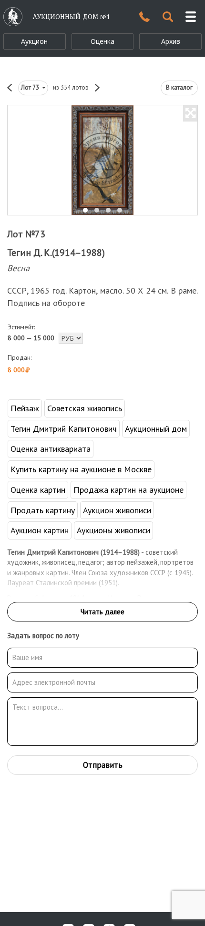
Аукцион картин (39, 530)
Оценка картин (37, 489)
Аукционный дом (156, 428)
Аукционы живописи (113, 530)
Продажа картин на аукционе (128, 489)
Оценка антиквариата (50, 448)
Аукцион (34, 41)
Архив (170, 41)
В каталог (179, 87)
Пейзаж (24, 408)
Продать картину (42, 510)
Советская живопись (84, 408)
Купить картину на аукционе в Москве (81, 469)
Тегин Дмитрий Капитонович (63, 428)
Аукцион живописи (117, 510)
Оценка (102, 41)
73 (31, 87)
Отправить (103, 765)
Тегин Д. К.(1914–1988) (56, 252)
